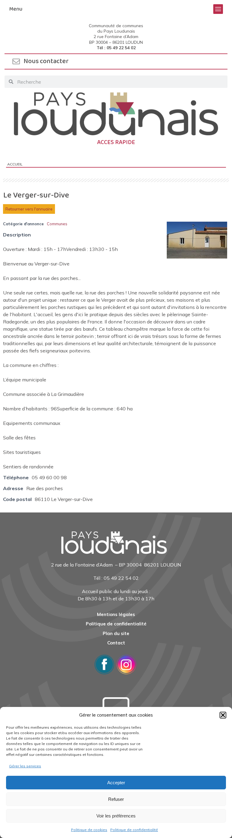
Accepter (116, 782)
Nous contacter (46, 61)
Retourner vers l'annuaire (29, 209)
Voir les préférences (116, 815)
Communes (57, 223)
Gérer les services (25, 766)
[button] (223, 715)
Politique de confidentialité (134, 829)
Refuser (116, 799)
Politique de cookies (89, 829)
